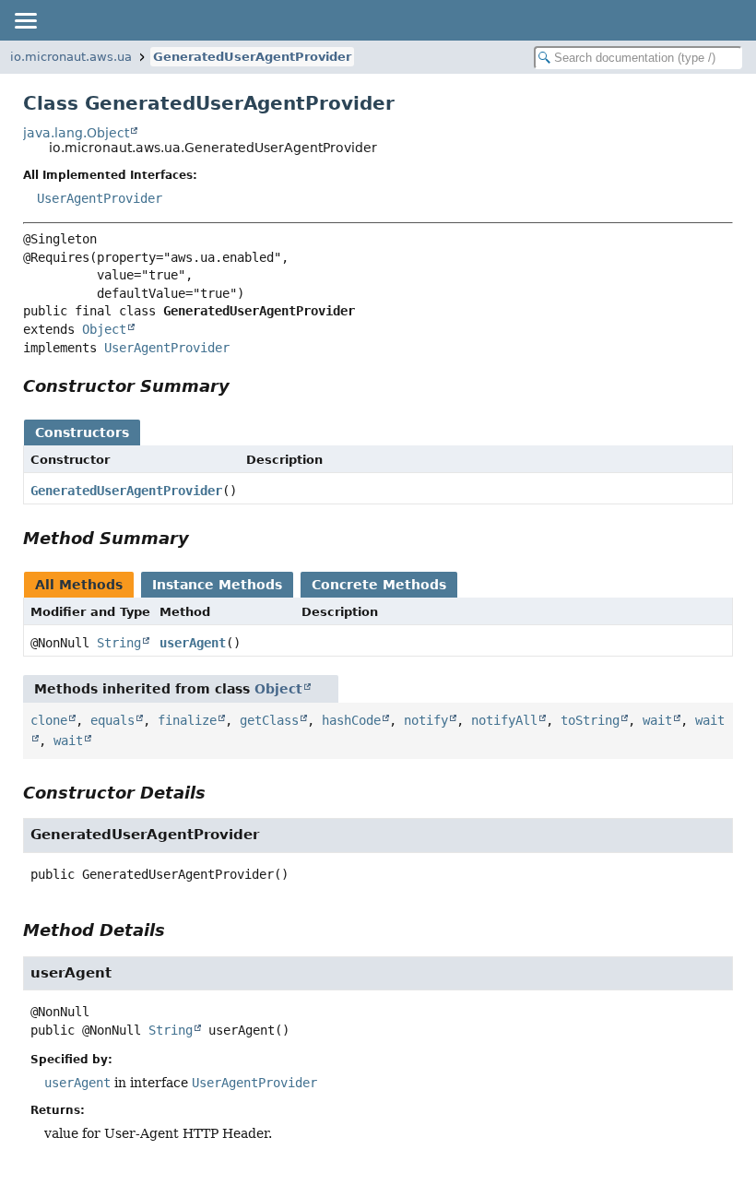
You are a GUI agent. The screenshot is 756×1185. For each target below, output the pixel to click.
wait (657, 720)
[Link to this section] (242, 386)
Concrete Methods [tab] (379, 584)
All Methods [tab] (79, 584)
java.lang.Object (76, 132)
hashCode (351, 720)
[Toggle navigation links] (25, 20)
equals (112, 720)
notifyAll (504, 720)
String (119, 642)
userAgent (192, 642)
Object (104, 329)
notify (426, 720)
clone (48, 720)
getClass (269, 720)
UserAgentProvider (99, 198)
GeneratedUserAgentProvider (252, 57)
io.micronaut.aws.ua (71, 57)
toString (590, 720)
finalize (187, 720)
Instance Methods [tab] (217, 584)
